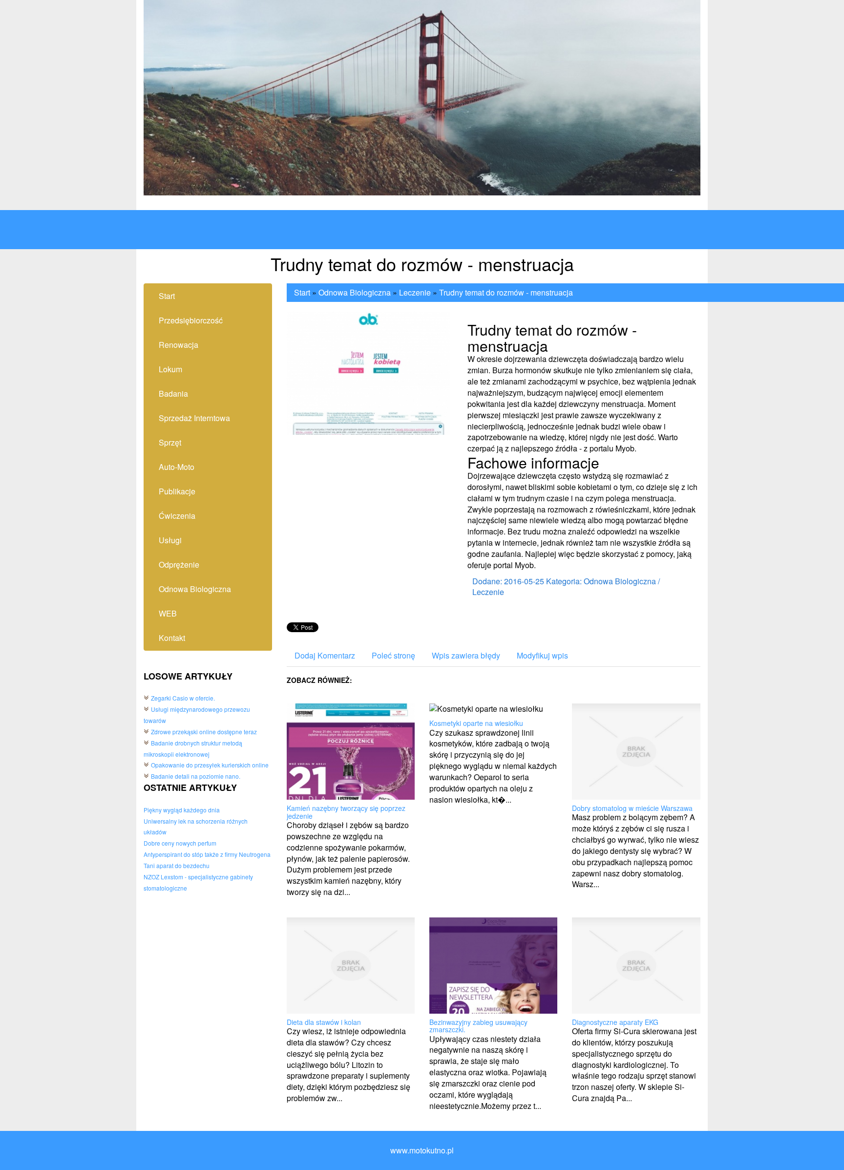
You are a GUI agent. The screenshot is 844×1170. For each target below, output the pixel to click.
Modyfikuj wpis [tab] (542, 655)
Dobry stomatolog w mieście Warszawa (632, 808)
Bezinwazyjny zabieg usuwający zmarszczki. (478, 1025)
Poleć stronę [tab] (393, 655)
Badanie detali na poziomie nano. (195, 776)
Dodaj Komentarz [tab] (325, 655)
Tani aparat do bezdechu (177, 865)
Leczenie (415, 292)
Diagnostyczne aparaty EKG (615, 1022)
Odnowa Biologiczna (354, 292)
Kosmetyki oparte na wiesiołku (476, 723)
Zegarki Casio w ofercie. (183, 698)
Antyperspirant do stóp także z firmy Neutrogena (207, 854)
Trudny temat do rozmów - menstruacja (506, 292)
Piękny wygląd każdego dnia (182, 810)
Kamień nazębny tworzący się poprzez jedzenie (346, 811)
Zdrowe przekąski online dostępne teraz (204, 731)
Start (302, 292)
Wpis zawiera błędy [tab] (466, 655)
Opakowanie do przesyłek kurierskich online (210, 765)
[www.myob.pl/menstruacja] (369, 372)
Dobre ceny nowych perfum (180, 843)
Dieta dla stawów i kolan (324, 1022)
